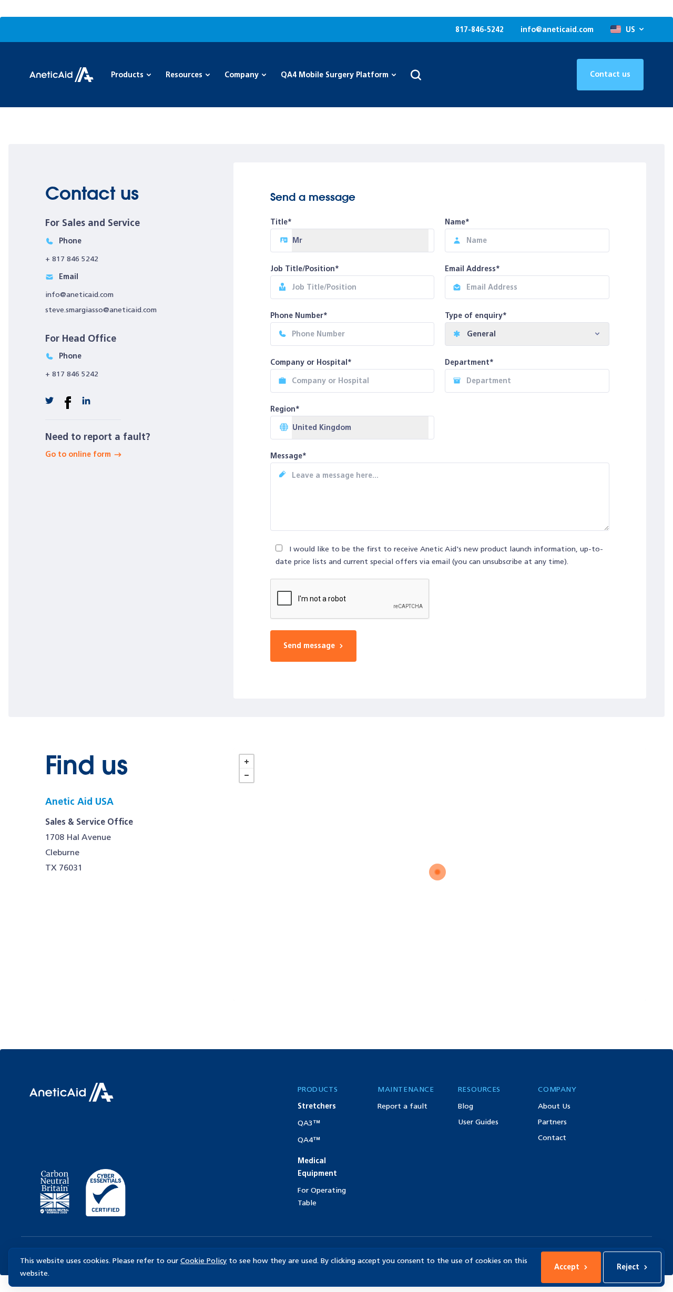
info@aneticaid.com (557, 29)
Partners (552, 1121)
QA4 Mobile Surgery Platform (335, 74)
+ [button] (246, 761)
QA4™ (309, 1139)
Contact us (610, 74)
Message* (288, 456)
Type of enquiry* (476, 315)
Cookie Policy (203, 1260)
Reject (628, 1267)
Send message (309, 645)
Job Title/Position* (304, 268)
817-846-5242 (479, 29)
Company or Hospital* (311, 362)
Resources (184, 74)
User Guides (478, 1121)
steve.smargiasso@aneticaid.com (101, 309)
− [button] (246, 775)
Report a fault (402, 1106)
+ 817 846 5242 (71, 258)
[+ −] (439, 874)
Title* (281, 222)
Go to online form (78, 454)
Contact (552, 1137)
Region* (285, 409)
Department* (469, 362)
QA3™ (309, 1123)
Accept (566, 1267)
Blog (465, 1106)
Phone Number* (299, 315)
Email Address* (472, 268)
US (630, 29)
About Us (554, 1106)
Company (242, 74)
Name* (457, 222)
